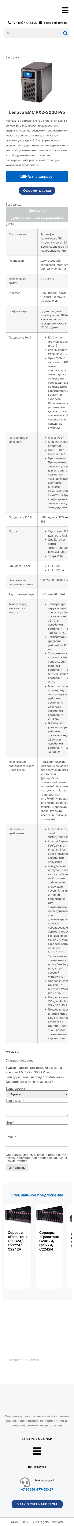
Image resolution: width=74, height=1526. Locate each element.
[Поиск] (65, 33)
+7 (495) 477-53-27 (37, 1489)
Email (11, 1136)
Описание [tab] (37, 210)
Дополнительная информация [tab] (37, 218)
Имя (10, 1122)
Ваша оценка (17, 1088)
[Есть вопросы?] (25, 1482)
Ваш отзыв (15, 1100)
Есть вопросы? (44, 1480)
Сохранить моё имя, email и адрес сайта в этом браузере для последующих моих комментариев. (36, 1157)
